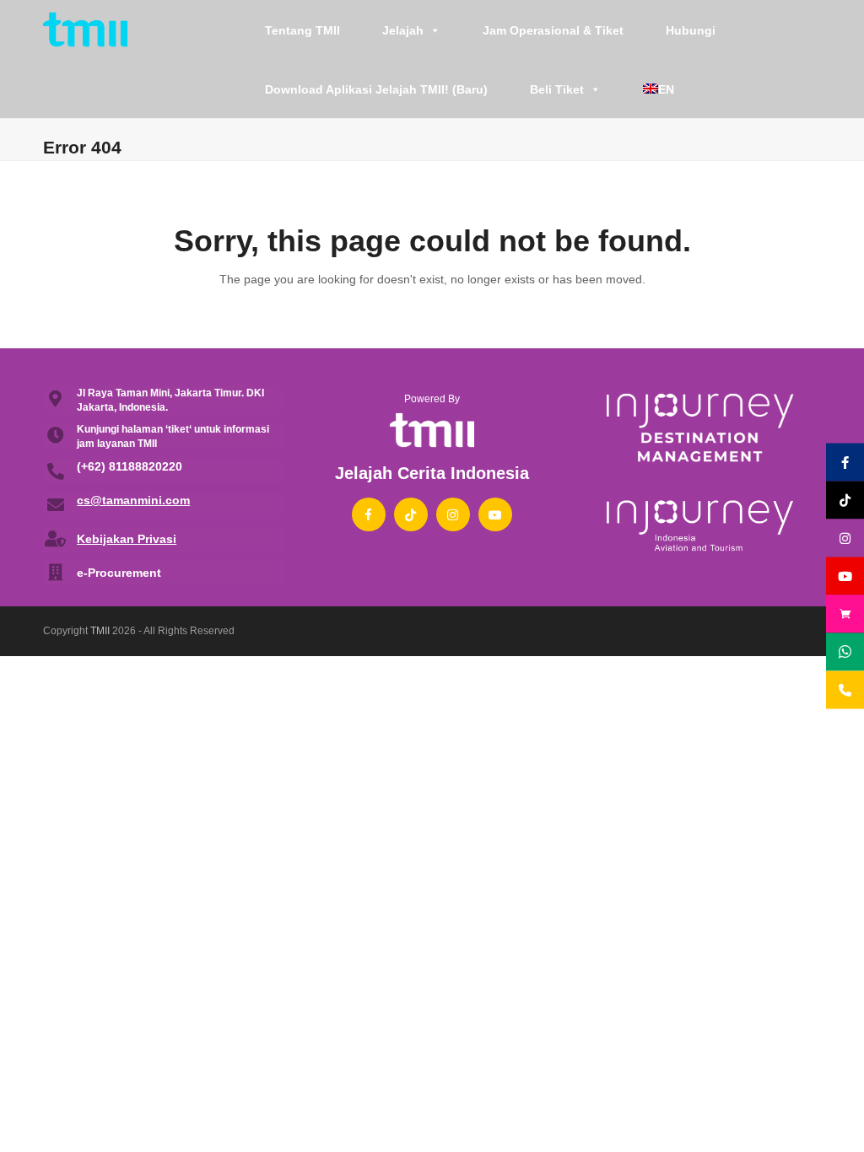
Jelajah (403, 30)
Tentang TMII (302, 30)
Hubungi (691, 30)
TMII (100, 631)
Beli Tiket (557, 89)
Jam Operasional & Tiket (553, 30)
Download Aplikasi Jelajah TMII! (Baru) (376, 89)
